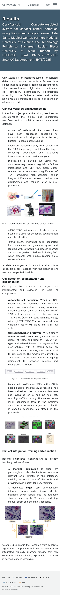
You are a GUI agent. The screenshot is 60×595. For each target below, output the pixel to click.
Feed (23, 582)
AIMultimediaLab (37, 587)
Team (47, 4)
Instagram (10, 582)
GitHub (45, 577)
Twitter (18, 577)
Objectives (33, 4)
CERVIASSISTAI (11, 4)
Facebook (32, 577)
